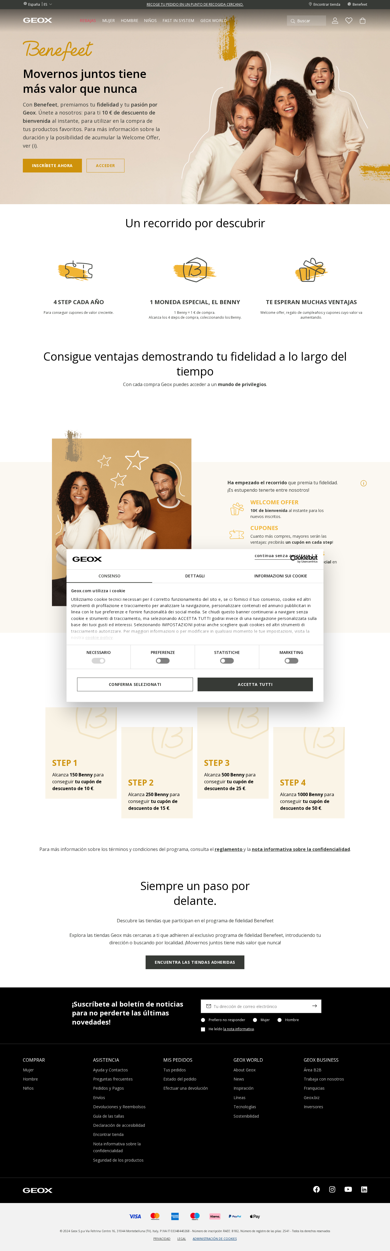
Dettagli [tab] (195, 576)
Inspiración (244, 1088)
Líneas (240, 1097)
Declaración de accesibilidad (119, 1125)
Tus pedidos (174, 1070)
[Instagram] (332, 1190)
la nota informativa (238, 1029)
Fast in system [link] (178, 20)
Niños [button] (150, 20)
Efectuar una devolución (185, 1088)
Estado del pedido (179, 1079)
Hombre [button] (129, 20)
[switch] (163, 661)
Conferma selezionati (135, 684)
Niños (28, 1088)
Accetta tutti (255, 684)
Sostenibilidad (246, 1116)
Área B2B (312, 1070)
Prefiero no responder (227, 1020)
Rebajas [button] (88, 20)
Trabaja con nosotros (324, 1079)
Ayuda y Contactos (110, 1070)
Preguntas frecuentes (113, 1079)
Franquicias (314, 1088)
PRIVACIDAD (161, 1239)
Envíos (99, 1097)
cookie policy (99, 637)
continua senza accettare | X (286, 555)
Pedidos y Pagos (108, 1088)
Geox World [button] (213, 20)
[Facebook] (316, 1190)
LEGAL (181, 1239)
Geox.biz (311, 1097)
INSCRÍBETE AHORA (52, 165)
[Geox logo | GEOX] (38, 1190)
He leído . (232, 1029)
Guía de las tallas (108, 1116)
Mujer (265, 1020)
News (239, 1079)
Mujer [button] (108, 20)
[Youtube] (348, 1190)
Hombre (292, 1020)
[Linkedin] (364, 1190)
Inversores (313, 1106)
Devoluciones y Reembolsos (119, 1106)
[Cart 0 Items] (360, 25)
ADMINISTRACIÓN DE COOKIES (215, 1239)
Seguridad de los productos (118, 1160)
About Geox (245, 1070)
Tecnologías (245, 1106)
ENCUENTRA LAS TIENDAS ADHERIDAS (195, 962)
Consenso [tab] (109, 576)
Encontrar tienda (108, 1134)
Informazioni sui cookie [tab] (280, 576)
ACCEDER (105, 165)
